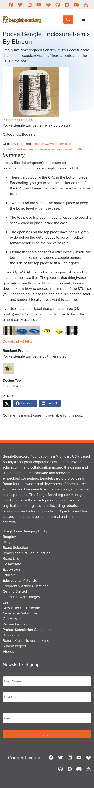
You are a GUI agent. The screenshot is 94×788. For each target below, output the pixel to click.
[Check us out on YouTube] (39, 4)
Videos (8, 651)
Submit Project (14, 645)
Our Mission (12, 618)
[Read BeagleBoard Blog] (86, 4)
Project (24, 119)
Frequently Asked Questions (25, 585)
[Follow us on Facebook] (11, 4)
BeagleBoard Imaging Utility (25, 531)
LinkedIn (52, 403)
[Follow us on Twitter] (20, 4)
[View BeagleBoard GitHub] (57, 4)
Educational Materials (20, 580)
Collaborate (12, 563)
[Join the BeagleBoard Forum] (67, 4)
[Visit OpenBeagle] (48, 4)
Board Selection (15, 547)
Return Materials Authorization (27, 640)
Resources (11, 635)
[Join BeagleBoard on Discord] (76, 4)
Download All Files (18, 341)
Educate (9, 574)
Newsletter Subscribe (20, 613)
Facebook (27, 403)
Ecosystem (11, 569)
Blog (6, 541)
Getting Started (15, 591)
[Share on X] (7, 403)
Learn (7, 602)
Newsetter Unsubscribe (21, 607)
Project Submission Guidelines (27, 629)
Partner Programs (16, 624)
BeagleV (9, 536)
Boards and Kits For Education (26, 552)
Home (11, 119)
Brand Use (11, 558)
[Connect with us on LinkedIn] (29, 4)
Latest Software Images (21, 596)
